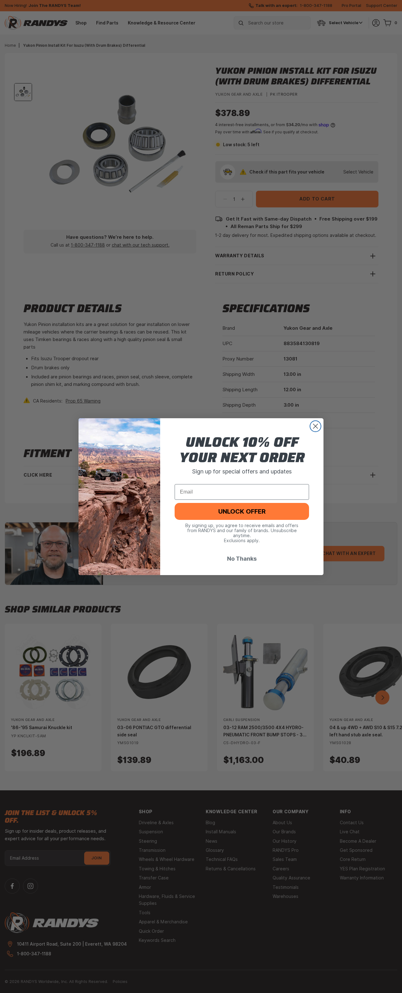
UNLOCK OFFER (242, 511)
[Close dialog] (315, 426)
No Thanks (242, 558)
